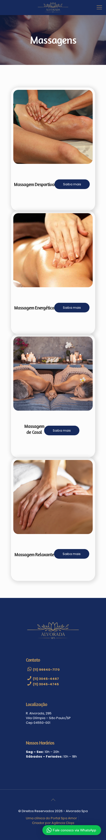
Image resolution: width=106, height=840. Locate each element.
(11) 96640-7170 (46, 669)
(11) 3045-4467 (46, 678)
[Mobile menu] (99, 7)
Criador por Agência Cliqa (53, 823)
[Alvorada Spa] (53, 7)
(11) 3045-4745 (46, 684)
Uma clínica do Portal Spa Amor (51, 818)
